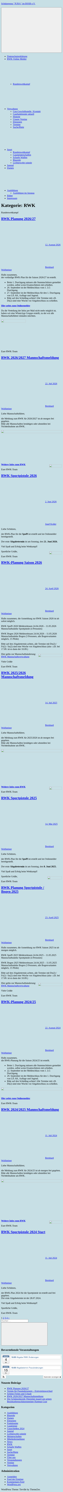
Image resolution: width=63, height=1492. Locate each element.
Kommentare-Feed (15, 1482)
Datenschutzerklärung (17, 56)
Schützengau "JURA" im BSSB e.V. (18, 3)
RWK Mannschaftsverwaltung (15, 656)
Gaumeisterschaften (22, 155)
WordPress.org (14, 1484)
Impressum (12, 198)
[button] (3, 1376)
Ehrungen (17, 122)
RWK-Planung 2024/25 (18, 1002)
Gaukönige (12, 1426)
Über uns (11, 1457)
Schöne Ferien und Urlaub (19, 1393)
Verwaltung (12, 109)
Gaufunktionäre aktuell (23, 114)
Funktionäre (12, 1423)
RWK (9, 1444)
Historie (16, 116)
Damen (10, 168)
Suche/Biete (18, 127)
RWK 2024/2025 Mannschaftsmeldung (30, 1109)
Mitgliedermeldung (16, 1439)
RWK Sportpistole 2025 (19, 798)
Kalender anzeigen (51, 1377)
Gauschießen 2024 (15, 1428)
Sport (9, 149)
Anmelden (12, 1476)
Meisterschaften (14, 1436)
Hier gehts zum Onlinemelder (15, 305)
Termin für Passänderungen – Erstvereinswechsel (29, 1391)
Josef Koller (50, 524)
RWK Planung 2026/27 (18, 219)
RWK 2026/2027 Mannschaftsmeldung (30, 357)
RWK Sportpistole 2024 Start (23, 1232)
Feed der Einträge (15, 1479)
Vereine (10, 1462)
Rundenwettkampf (21, 84)
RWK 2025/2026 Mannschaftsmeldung (17, 675)
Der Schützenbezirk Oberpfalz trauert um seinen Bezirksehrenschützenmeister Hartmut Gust (29, 1400)
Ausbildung (12, 190)
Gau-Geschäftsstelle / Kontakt (27, 111)
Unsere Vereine (20, 119)
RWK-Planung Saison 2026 (21, 562)
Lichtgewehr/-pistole (22, 162)
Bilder (10, 195)
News (9, 1441)
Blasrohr (17, 160)
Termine (17, 124)
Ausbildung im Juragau (23, 193)
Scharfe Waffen (20, 157)
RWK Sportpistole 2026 (19, 476)
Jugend (10, 165)
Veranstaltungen (14, 1460)
